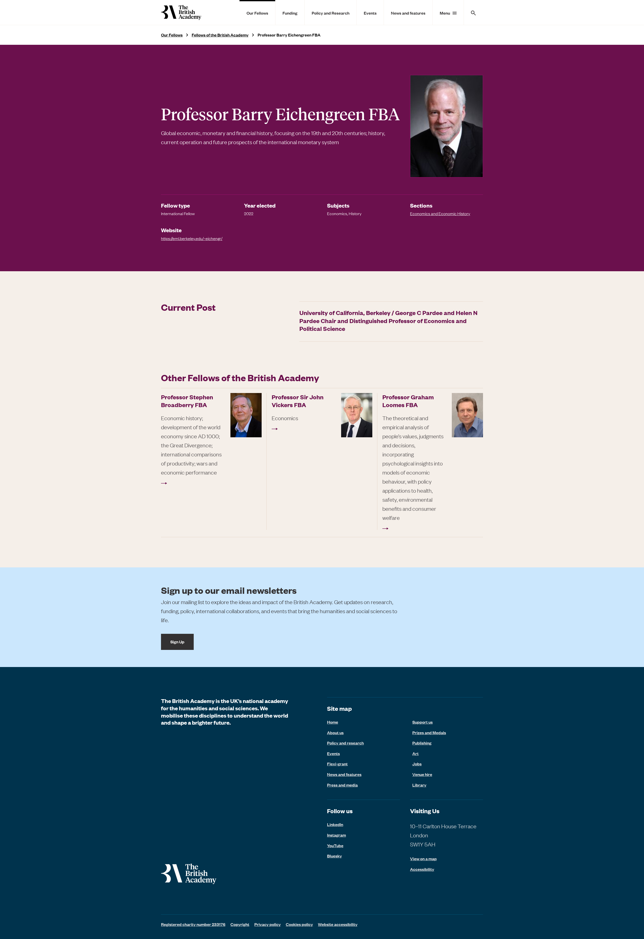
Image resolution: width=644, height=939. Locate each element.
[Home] (181, 12)
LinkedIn (335, 824)
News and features (408, 13)
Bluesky (334, 855)
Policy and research (345, 743)
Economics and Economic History (440, 213)
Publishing (421, 743)
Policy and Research (330, 13)
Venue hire (422, 774)
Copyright (239, 924)
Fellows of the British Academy (220, 34)
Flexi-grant (337, 763)
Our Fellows (257, 13)
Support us (422, 722)
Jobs (417, 763)
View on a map (423, 858)
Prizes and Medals (429, 732)
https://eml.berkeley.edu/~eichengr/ (191, 238)
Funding (290, 13)
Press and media (342, 785)
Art (415, 753)
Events (370, 13)
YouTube (335, 845)
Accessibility (422, 869)
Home (332, 722)
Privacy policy (267, 924)
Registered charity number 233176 (193, 924)
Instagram (336, 835)
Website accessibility (337, 924)
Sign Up (177, 641)
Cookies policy (299, 924)
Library (419, 785)
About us (335, 732)
